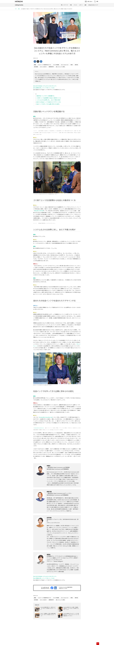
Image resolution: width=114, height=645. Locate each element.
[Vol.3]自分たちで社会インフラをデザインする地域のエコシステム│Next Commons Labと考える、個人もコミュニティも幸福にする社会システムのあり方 (57, 51)
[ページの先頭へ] (97, 643)
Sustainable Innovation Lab (45, 417)
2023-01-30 (35, 58)
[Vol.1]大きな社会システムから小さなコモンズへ (45, 86)
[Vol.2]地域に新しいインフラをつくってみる (43, 88)
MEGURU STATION (38, 210)
